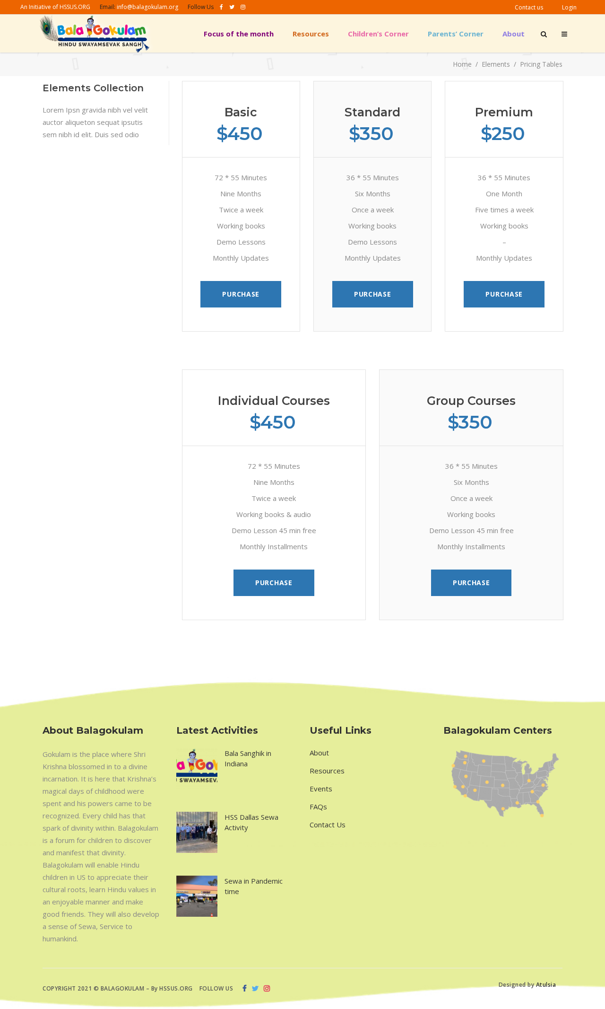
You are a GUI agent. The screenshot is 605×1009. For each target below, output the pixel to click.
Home (462, 64)
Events (321, 788)
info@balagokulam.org (147, 7)
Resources (327, 770)
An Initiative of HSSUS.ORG (55, 7)
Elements (496, 64)
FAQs (318, 806)
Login (569, 7)
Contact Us (328, 824)
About (319, 752)
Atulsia (547, 985)
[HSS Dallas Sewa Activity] (196, 832)
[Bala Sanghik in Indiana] (196, 768)
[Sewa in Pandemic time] (196, 896)
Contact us (529, 7)
